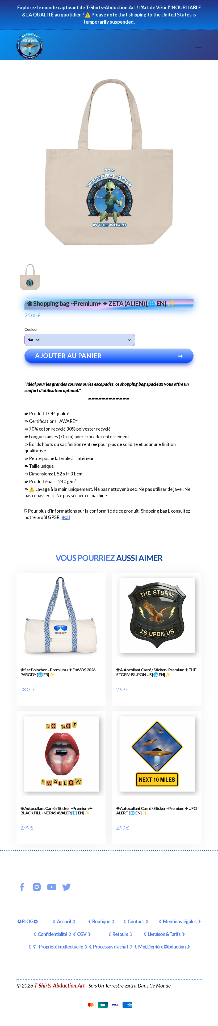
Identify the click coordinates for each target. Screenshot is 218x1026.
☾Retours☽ (120, 934)
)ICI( (65, 517)
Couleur (31, 329)
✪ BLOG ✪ (27, 921)
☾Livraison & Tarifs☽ (164, 934)
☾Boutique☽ (101, 921)
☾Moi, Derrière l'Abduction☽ (162, 947)
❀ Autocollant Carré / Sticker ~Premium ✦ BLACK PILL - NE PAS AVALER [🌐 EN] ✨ (56, 810)
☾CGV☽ (81, 934)
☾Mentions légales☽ (179, 921)
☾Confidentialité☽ (52, 934)
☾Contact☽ (136, 921)
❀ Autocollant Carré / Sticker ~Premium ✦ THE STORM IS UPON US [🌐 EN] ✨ (156, 672)
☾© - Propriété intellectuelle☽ (57, 947)
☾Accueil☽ (64, 921)
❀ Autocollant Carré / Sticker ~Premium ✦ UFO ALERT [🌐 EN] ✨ (156, 810)
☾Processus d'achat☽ (110, 947)
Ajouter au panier (109, 355)
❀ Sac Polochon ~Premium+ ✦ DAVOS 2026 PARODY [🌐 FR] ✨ (57, 672)
